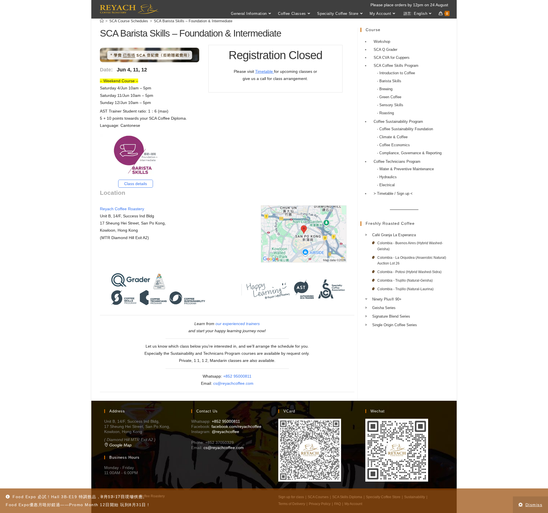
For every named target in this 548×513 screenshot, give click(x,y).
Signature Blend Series (391, 316)
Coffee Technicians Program (397, 161)
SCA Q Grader (385, 49)
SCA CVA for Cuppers (392, 57)
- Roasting (385, 113)
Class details (135, 183)
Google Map (120, 445)
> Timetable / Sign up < (393, 193)
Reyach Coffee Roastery (122, 209)
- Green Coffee (389, 97)
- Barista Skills (389, 81)
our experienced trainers (237, 323)
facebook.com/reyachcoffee (236, 426)
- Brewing (384, 89)
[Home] (102, 21)
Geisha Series (384, 308)
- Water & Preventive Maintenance (405, 169)
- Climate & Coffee (392, 137)
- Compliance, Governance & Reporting (409, 153)
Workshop (382, 41)
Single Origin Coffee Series (394, 325)
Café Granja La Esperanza (394, 235)
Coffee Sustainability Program (398, 121)
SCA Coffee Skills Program (396, 65)
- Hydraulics (387, 177)
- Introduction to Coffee (396, 73)
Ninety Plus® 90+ (387, 299)
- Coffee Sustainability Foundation (405, 129)
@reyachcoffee (225, 431)
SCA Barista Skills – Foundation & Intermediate (193, 21)
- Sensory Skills (390, 105)
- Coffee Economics (393, 145)
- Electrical (386, 185)
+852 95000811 (237, 376)
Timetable (264, 71)
